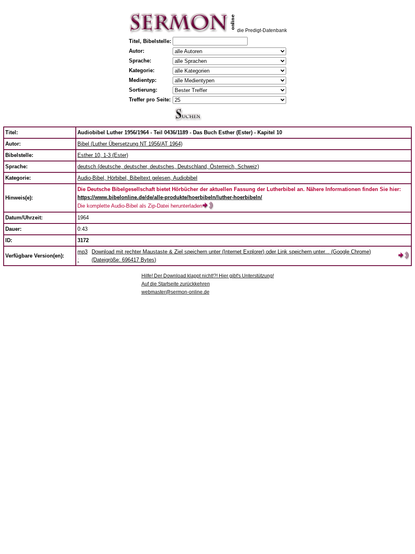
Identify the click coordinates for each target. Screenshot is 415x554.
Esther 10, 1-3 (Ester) (102, 155)
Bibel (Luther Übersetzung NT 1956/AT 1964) (129, 144)
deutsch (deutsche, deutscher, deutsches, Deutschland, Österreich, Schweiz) (168, 166)
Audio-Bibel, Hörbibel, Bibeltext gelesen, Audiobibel (137, 178)
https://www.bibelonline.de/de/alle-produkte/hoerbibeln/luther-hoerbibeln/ (169, 197)
